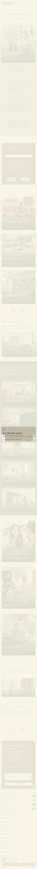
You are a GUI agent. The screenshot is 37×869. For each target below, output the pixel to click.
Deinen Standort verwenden (13, 439)
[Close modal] (33, 429)
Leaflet (33, 441)
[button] (3, 437)
